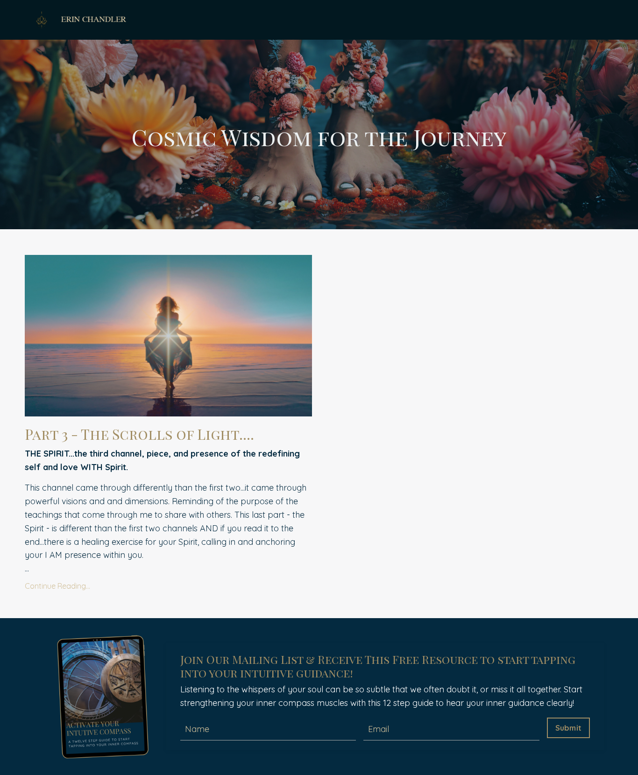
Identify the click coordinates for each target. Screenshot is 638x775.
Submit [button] (568, 728)
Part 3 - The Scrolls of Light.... (139, 434)
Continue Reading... (57, 586)
